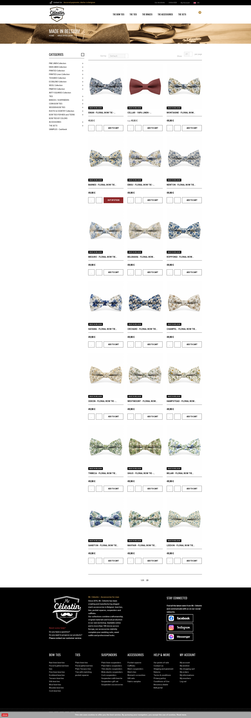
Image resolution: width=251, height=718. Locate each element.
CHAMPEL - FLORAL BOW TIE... (182, 329)
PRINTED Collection (57, 71)
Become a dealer (161, 685)
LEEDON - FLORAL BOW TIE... (181, 545)
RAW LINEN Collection (58, 67)
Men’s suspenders (135, 669)
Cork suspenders (108, 675)
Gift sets (131, 678)
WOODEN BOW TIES (57, 107)
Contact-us (158, 666)
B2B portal (158, 688)
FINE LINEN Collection (57, 63)
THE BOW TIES (118, 14)
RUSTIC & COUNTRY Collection (61, 111)
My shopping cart (187, 669)
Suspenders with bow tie (111, 678)
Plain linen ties (81, 663)
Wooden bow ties (56, 688)
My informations (187, 675)
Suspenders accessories (112, 685)
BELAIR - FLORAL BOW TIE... (180, 473)
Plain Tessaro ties (83, 669)
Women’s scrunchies (136, 675)
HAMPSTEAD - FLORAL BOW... (181, 401)
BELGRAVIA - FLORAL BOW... (141, 257)
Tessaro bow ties (56, 678)
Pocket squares (134, 663)
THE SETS (182, 14)
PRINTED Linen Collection (59, 74)
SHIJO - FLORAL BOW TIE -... (141, 473)
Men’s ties (131, 672)
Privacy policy (160, 678)
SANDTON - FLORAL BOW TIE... (103, 545)
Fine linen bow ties (57, 672)
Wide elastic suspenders (112, 672)
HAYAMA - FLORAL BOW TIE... (102, 329)
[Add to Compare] (99, 128)
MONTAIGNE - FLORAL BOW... (181, 112)
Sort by (103, 56)
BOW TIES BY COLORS (58, 118)
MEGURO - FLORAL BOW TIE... (102, 257)
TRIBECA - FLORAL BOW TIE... (102, 473)
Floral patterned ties (84, 666)
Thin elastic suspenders (111, 669)
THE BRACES (147, 14)
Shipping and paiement (163, 669)
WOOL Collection (56, 85)
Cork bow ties (55, 691)
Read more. (182, 715)
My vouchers (185, 678)
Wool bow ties (55, 685)
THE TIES (133, 14)
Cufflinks (131, 666)
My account (185, 663)
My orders (184, 672)
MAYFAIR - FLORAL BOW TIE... (141, 545)
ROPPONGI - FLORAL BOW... (180, 257)
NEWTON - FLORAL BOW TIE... (181, 185)
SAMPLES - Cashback (58, 129)
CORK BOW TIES (55, 104)
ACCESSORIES (55, 122)
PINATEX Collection (57, 89)
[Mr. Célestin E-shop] (60, 14)
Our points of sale (161, 663)
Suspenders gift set (109, 681)
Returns (157, 672)
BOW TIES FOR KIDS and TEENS (62, 115)
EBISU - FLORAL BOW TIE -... (141, 185)
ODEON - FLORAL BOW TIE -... (102, 401)
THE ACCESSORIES (165, 14)
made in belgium (95, 108)
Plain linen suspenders (111, 663)
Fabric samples (134, 681)
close (4, 715)
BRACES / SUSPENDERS (59, 100)
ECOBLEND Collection (58, 82)
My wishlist (184, 666)
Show (179, 56)
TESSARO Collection (57, 78)
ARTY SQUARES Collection (60, 93)
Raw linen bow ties (57, 663)
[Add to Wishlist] (91, 128)
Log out (183, 681)
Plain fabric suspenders (111, 666)
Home (51, 36)
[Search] (195, 14)
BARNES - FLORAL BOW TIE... (102, 185)
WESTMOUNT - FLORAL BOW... (142, 401)
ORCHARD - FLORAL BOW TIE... (142, 329)
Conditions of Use (161, 681)
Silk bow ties (54, 681)
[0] (198, 15)
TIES (51, 96)
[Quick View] (121, 106)
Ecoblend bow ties (57, 675)
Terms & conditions (162, 675)
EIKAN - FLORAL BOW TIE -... (101, 112)
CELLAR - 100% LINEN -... (139, 112)
